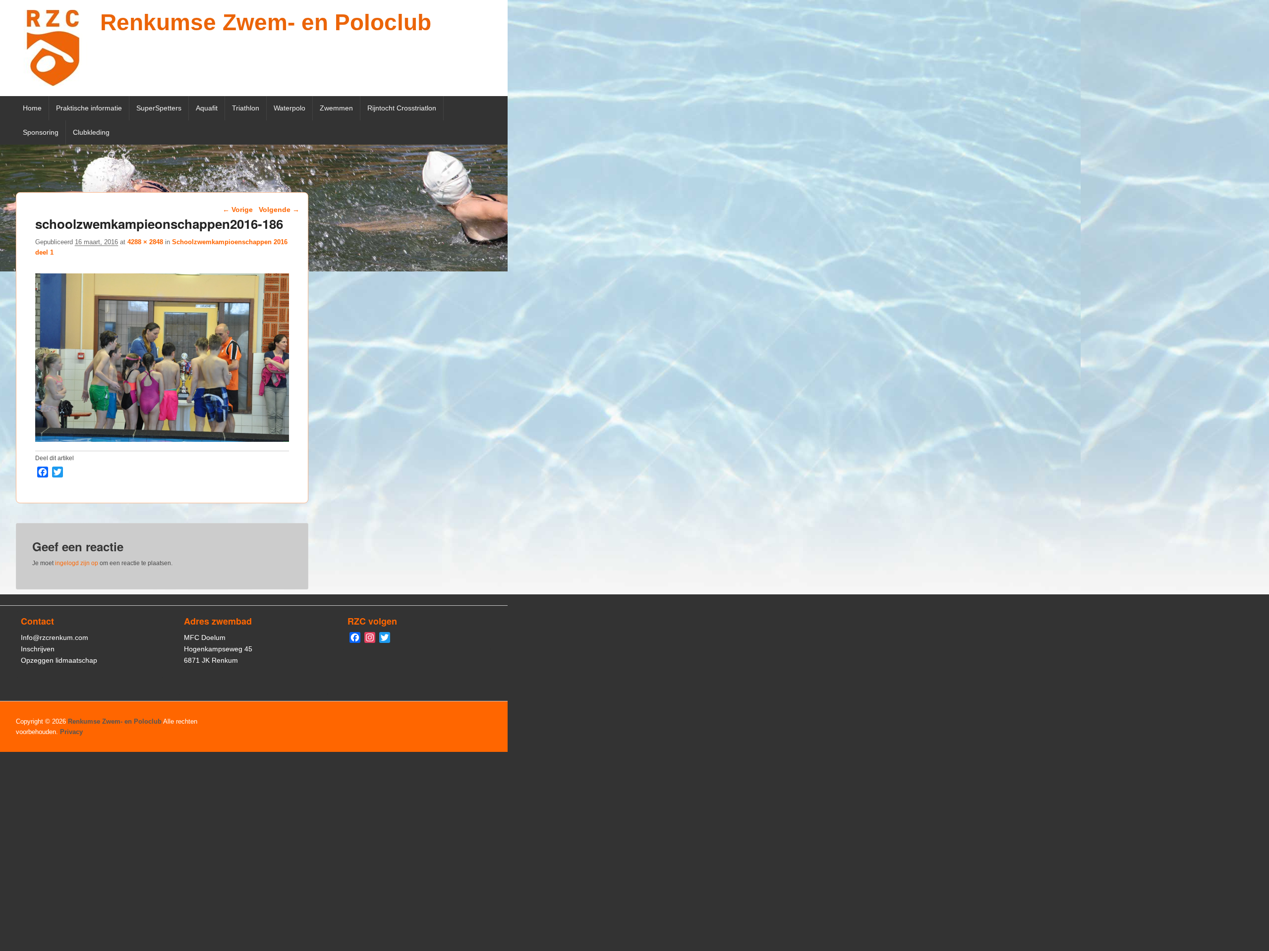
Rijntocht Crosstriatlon (401, 108)
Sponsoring (40, 132)
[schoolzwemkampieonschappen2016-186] (162, 439)
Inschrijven (38, 649)
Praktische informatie (89, 108)
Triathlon (245, 108)
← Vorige (238, 209)
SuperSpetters (158, 108)
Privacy (71, 732)
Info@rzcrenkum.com (54, 637)
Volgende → (279, 209)
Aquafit (207, 108)
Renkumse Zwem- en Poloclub (265, 22)
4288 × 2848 (145, 242)
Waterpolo (289, 108)
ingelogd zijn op (76, 563)
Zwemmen (336, 108)
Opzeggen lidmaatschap (59, 660)
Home (32, 108)
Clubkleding (91, 132)
